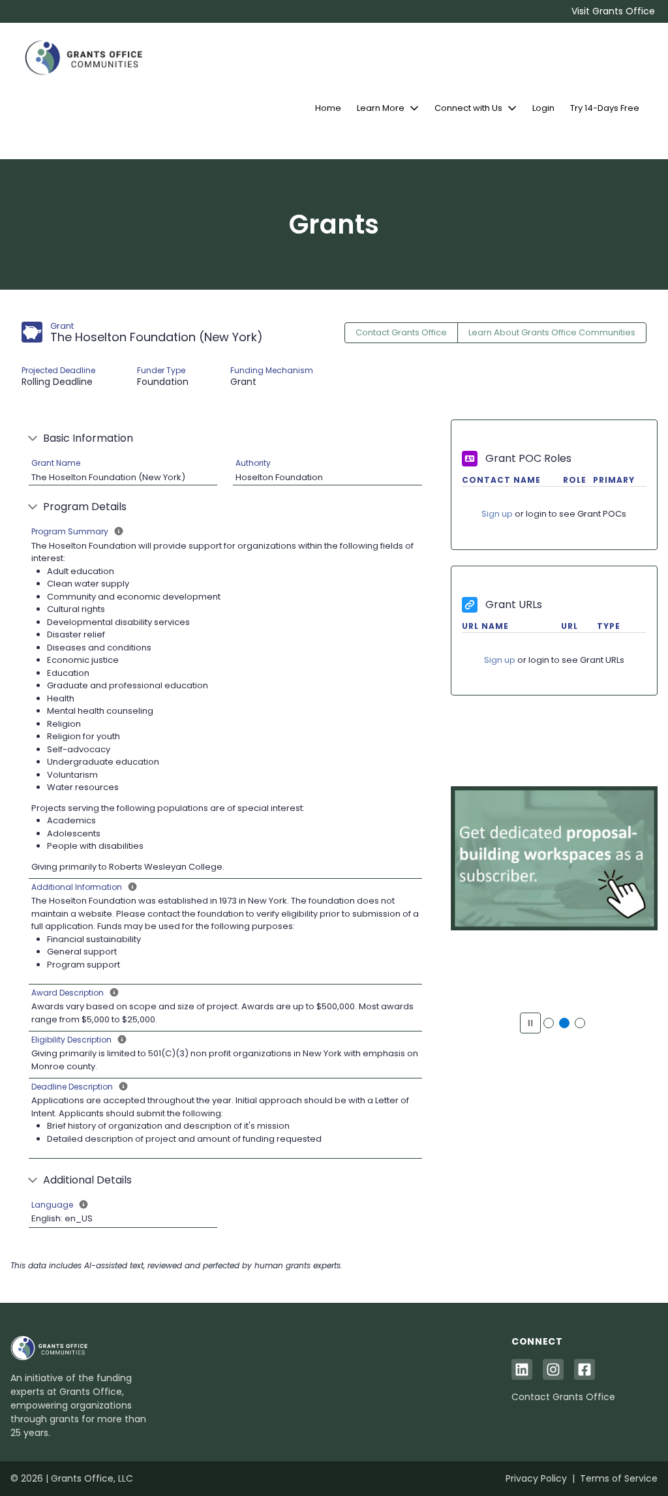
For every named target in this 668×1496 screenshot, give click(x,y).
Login (543, 108)
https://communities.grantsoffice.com (554, 866)
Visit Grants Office (613, 11)
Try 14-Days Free (604, 108)
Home (328, 108)
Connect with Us (468, 108)
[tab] (548, 1023)
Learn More (380, 108)
